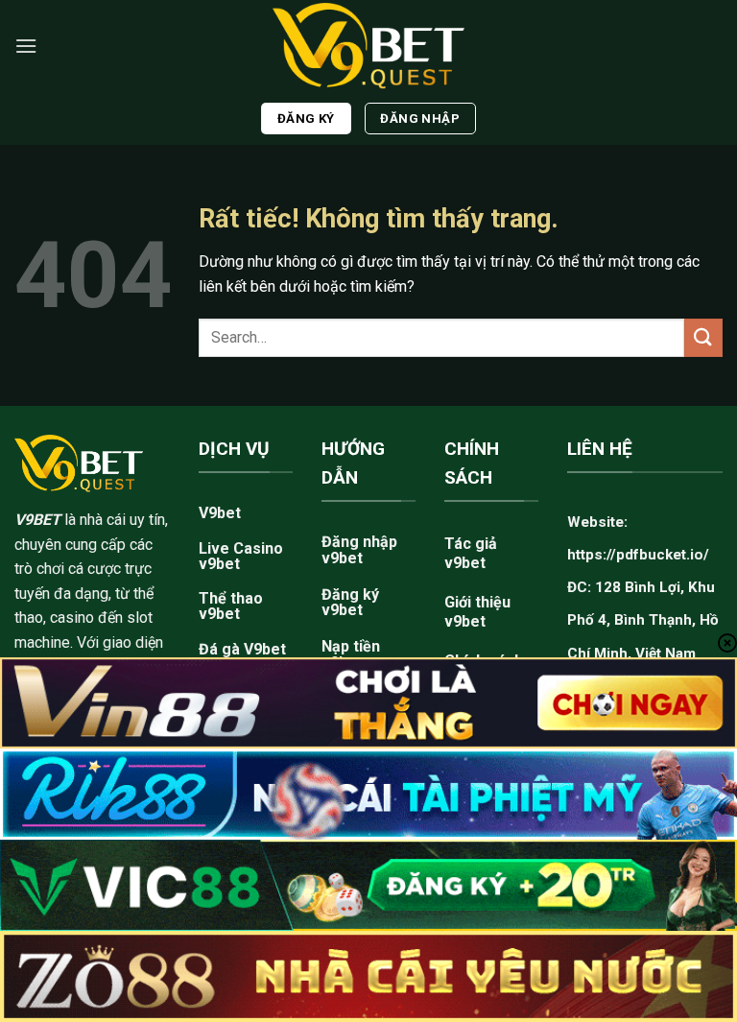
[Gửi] (703, 337)
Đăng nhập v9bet (359, 550)
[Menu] (25, 45)
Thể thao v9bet (231, 606)
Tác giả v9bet (470, 553)
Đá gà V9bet (242, 649)
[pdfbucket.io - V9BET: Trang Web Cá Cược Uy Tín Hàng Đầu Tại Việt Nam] (368, 45)
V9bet (220, 513)
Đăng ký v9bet (350, 602)
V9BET (37, 520)
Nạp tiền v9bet (350, 654)
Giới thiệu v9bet (477, 611)
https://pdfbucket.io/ (638, 554)
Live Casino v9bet (241, 556)
